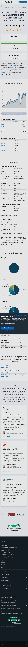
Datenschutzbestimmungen (20, 315)
